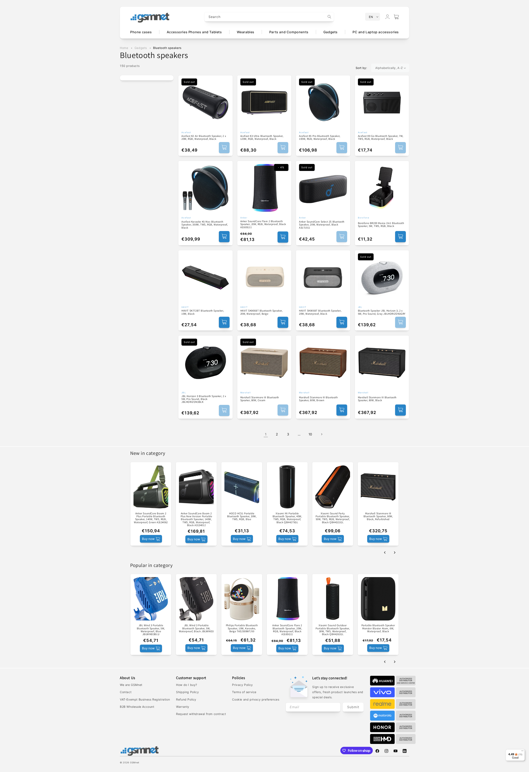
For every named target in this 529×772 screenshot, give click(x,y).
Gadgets (141, 48)
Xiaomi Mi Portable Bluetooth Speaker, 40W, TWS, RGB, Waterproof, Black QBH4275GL (287, 518)
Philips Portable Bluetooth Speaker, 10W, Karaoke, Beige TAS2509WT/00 (242, 628)
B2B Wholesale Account (137, 706)
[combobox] (269, 16)
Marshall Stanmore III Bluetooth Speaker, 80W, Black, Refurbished (378, 516)
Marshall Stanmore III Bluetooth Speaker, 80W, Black (377, 399)
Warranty (182, 706)
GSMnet (134, 762)
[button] (396, 16)
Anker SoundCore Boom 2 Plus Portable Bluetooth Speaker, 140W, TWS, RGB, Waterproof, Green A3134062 (151, 518)
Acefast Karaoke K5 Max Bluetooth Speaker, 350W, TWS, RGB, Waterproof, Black (204, 224)
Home (124, 48)
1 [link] (266, 434)
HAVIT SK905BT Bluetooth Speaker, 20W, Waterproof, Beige (261, 312)
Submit (353, 707)
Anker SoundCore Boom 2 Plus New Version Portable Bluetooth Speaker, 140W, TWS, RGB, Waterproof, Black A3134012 (196, 519)
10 (310, 434)
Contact (125, 692)
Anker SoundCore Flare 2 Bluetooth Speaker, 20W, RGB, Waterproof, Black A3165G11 (263, 224)
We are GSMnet (131, 685)
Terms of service (244, 692)
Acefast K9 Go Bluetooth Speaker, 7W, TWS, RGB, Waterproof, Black (381, 138)
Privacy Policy (242, 685)
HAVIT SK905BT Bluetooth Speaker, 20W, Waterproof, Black (320, 312)
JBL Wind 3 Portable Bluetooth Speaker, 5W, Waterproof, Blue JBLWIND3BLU (151, 630)
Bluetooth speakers (167, 48)
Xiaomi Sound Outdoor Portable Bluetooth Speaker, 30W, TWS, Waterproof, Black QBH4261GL (333, 630)
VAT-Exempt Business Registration (145, 699)
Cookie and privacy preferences (255, 699)
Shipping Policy (187, 692)
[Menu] (522, 751)
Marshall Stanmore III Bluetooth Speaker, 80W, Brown (318, 399)
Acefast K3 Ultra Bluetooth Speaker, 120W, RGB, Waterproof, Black (262, 138)
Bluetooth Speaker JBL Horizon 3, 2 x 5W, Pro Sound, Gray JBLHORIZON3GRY (381, 312)
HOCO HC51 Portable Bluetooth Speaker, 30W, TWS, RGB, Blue (242, 516)
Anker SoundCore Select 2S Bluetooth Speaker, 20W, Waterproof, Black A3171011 (321, 224)
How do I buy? (186, 685)
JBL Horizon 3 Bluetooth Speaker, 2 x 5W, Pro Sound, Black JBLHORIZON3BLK (203, 399)
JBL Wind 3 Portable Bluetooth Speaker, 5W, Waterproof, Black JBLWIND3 (196, 628)
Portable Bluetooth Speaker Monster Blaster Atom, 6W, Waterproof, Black (378, 628)
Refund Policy (186, 699)
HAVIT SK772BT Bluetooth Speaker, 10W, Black (202, 312)
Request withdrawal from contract (201, 714)
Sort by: (361, 68)
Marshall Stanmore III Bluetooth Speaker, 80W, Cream (259, 399)
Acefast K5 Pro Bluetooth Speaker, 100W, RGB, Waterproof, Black (319, 138)
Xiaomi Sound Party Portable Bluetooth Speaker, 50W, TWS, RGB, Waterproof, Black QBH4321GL (333, 518)
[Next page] (321, 434)
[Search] (329, 16)
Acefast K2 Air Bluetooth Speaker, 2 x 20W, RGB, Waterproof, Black (203, 138)
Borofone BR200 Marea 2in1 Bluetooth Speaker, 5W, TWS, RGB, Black (381, 225)
